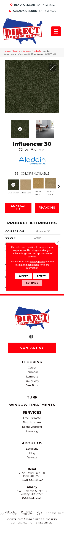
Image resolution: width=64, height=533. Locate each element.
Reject (41, 276)
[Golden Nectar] (38, 183)
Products (36, 51)
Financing (47, 207)
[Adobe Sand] (26, 185)
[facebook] (31, 337)
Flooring (16, 51)
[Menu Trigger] (56, 31)
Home (7, 51)
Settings (32, 282)
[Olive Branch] (13, 185)
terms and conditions (27, 264)
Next (58, 127)
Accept (23, 276)
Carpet (26, 51)
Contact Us (18, 207)
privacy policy (37, 261)
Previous (5, 127)
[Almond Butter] (50, 183)
